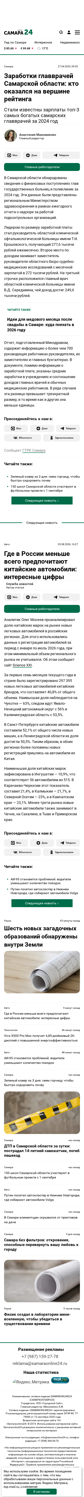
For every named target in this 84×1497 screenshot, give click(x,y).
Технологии (10, 1030)
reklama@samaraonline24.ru (40, 1363)
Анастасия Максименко (37, 135)
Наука (7, 920)
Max (15, 155)
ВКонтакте (25, 437)
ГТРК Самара (33, 450)
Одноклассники (64, 437)
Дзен (34, 155)
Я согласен (41, 1492)
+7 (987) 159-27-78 (40, 1356)
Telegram (64, 155)
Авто (7, 544)
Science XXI (22, 665)
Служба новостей (19, 584)
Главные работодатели (42, 167)
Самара (8, 66)
